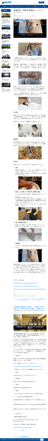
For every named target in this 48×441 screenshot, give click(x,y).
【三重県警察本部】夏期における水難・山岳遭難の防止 (5, 41)
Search (42, 2)
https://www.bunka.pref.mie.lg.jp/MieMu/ (23, 427)
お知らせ (3, 18)
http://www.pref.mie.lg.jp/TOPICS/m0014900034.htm (26, 286)
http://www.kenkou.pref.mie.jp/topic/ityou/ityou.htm (25, 283)
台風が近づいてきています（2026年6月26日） (5, 80)
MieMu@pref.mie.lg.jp (19, 421)
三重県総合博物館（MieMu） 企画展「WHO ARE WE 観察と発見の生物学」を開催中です (6, 21)
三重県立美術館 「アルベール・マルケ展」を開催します (5, 51)
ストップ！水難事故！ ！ (22, 430)
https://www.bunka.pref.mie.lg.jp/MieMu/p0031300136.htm (27, 366)
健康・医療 (19, 18)
